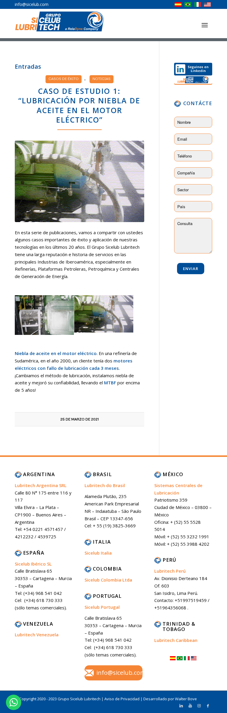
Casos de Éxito (63, 78)
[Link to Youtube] (190, 705)
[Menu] (205, 25)
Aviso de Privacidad (122, 698)
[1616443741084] (79, 181)
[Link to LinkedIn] (181, 705)
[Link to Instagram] (198, 705)
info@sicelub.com (121, 673)
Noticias (102, 78)
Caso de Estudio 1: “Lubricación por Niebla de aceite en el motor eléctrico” (79, 105)
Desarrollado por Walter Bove (170, 698)
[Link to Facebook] (207, 705)
